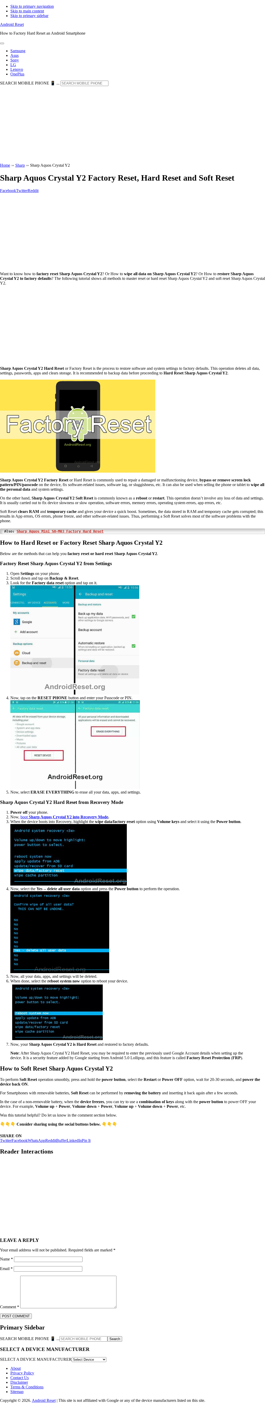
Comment (9, 1307)
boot (64, 817)
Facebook (20, 1140)
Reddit (50, 1140)
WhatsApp (36, 1140)
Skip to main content (27, 11)
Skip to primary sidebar (29, 15)
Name (6, 1259)
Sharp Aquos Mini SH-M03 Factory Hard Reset (60, 531)
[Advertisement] (132, 125)
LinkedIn (74, 1140)
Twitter (6, 1140)
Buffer (61, 1140)
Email (6, 1268)
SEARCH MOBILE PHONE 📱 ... (30, 83)
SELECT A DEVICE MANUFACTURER (36, 1359)
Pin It (86, 1140)
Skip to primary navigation (32, 6)
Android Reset (12, 24)
